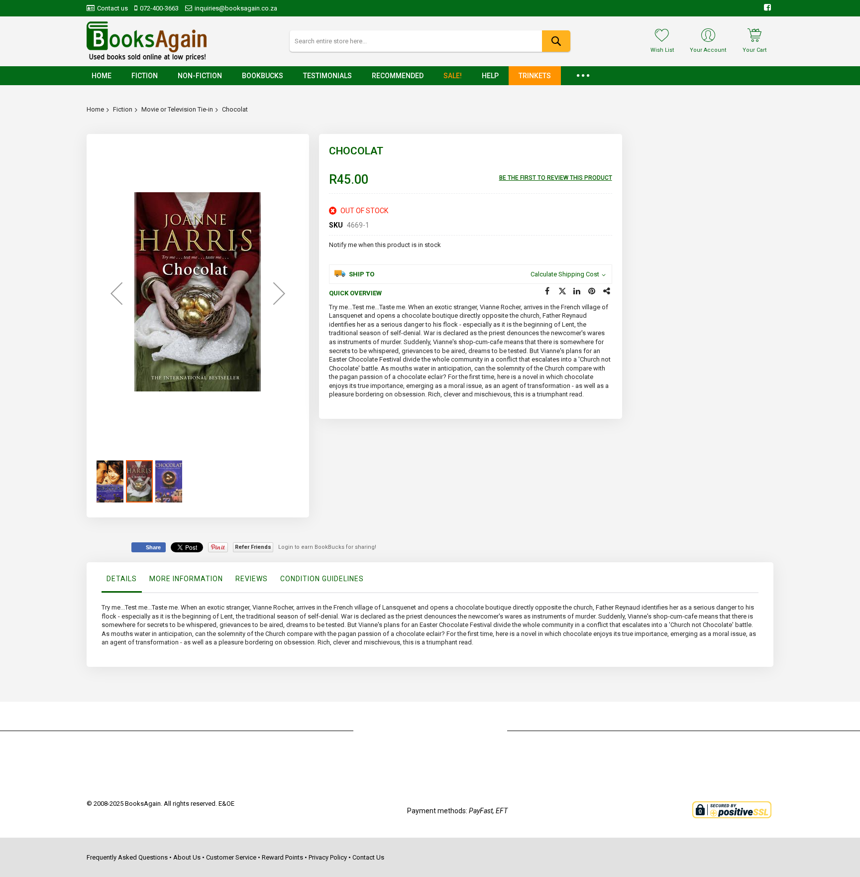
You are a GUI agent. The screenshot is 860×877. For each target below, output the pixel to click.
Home (95, 109)
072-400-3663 (159, 8)
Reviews (251, 579)
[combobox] (430, 41)
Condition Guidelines (322, 579)
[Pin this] (592, 291)
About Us (187, 857)
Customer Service (231, 857)
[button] (116, 293)
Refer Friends (253, 547)
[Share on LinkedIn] (577, 291)
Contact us (112, 8)
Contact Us (368, 857)
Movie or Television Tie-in (177, 109)
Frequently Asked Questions (127, 857)
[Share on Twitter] (562, 291)
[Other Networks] (607, 291)
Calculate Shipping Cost (565, 274)
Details (122, 579)
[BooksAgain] (147, 41)
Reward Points (282, 857)
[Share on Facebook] (547, 291)
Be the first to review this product (555, 177)
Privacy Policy (328, 857)
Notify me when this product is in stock (385, 245)
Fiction (122, 109)
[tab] (122, 581)
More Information (186, 579)
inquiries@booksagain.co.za (236, 8)
